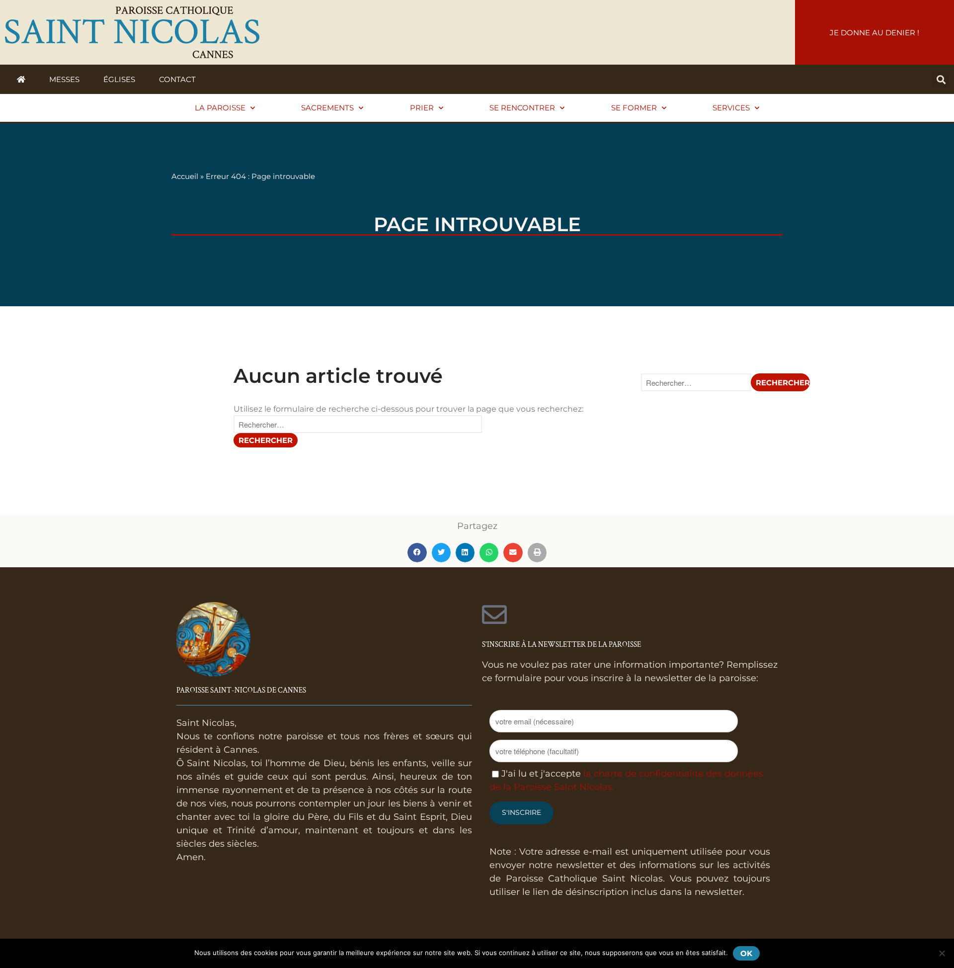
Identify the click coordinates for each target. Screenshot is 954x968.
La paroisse (220, 107)
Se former (634, 107)
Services (731, 107)
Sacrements (327, 107)
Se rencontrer (522, 107)
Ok (746, 953)
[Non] (942, 953)
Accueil (184, 176)
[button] (941, 79)
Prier (422, 107)
